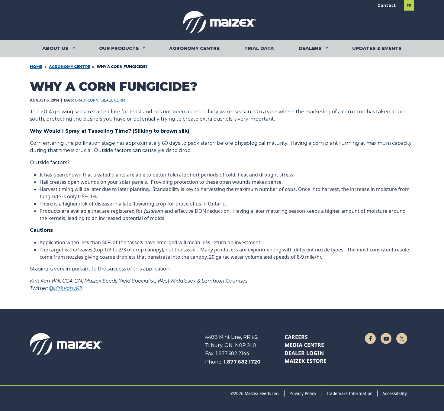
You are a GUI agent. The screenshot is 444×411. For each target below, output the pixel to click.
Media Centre (304, 344)
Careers (296, 337)
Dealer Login (304, 353)
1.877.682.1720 (242, 362)
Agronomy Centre (69, 66)
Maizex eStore (306, 360)
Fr (409, 5)
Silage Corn (113, 100)
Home (36, 66)
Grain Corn (86, 100)
